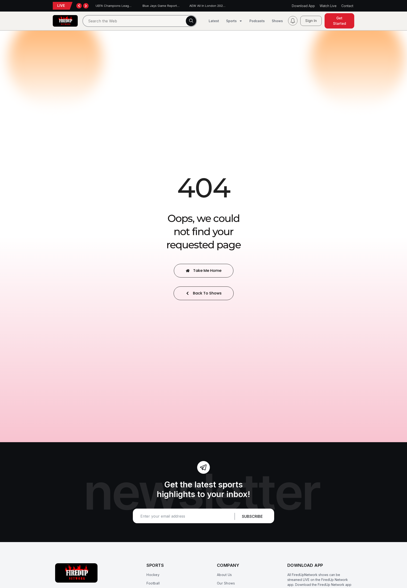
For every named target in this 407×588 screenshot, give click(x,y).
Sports (231, 21)
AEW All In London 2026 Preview (213, 6)
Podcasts (257, 21)
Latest (214, 21)
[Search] (191, 21)
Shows (277, 21)
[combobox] (139, 21)
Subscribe (252, 516)
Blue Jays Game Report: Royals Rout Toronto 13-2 (179, 6)
